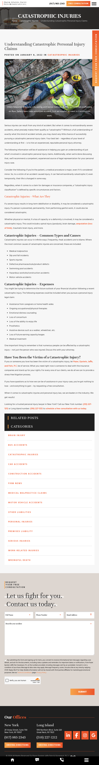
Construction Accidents (25, 474)
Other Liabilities (19, 512)
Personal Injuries (20, 521)
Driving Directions (18, 745)
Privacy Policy (41, 672)
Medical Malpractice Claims (27, 493)
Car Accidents (18, 464)
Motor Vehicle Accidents (25, 502)
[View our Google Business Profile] (93, 735)
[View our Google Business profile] (76, 735)
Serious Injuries (19, 541)
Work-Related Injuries (23, 550)
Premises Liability (20, 531)
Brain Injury (16, 435)
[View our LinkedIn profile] (68, 735)
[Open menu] (94, 3)
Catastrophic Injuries (49, 16)
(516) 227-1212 (36, 408)
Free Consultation (78, 3)
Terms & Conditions (25, 672)
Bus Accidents (17, 445)
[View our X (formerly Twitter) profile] (85, 735)
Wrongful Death (19, 560)
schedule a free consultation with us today (66, 408)
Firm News (15, 483)
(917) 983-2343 (57, 3)
